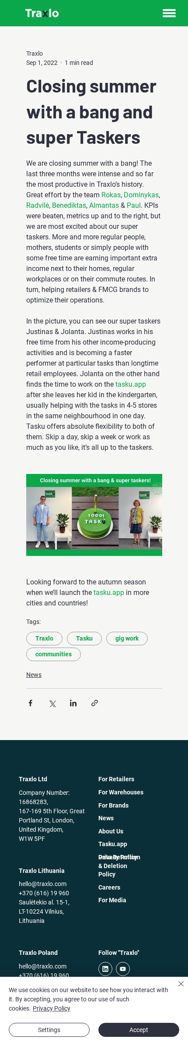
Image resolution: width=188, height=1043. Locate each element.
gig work (127, 638)
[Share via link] (95, 703)
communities (53, 654)
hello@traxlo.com (42, 883)
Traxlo (44, 638)
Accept (138, 1029)
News (34, 674)
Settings (49, 1029)
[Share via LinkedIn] (73, 703)
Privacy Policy (51, 1008)
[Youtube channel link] (123, 969)
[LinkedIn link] (105, 969)
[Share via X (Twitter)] (52, 703)
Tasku (84, 638)
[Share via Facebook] (30, 703)
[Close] (175, 989)
